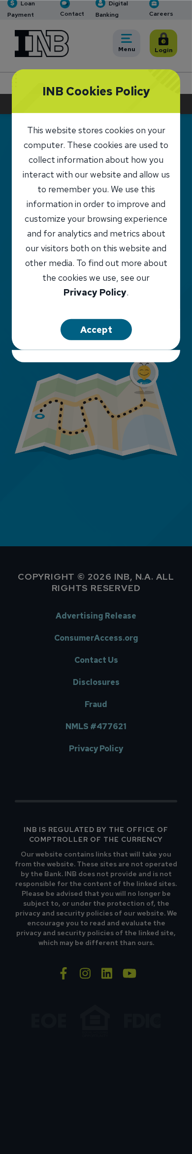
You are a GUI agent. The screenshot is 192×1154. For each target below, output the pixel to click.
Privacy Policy (95, 292)
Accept (96, 329)
